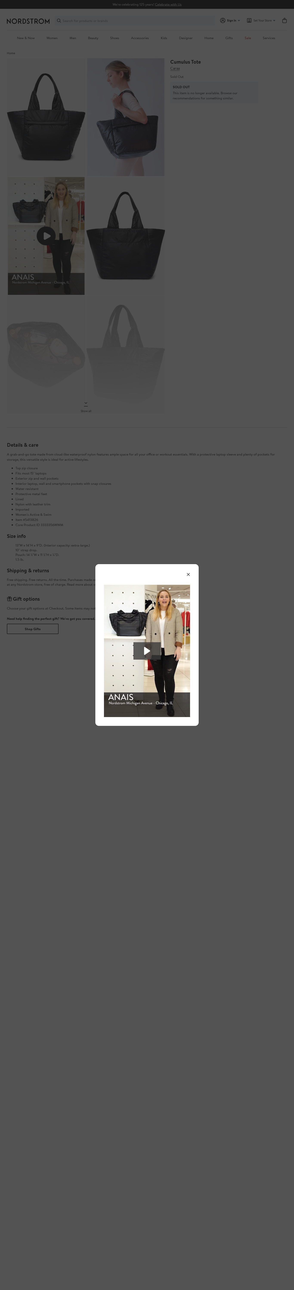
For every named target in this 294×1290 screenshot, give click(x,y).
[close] (188, 574)
